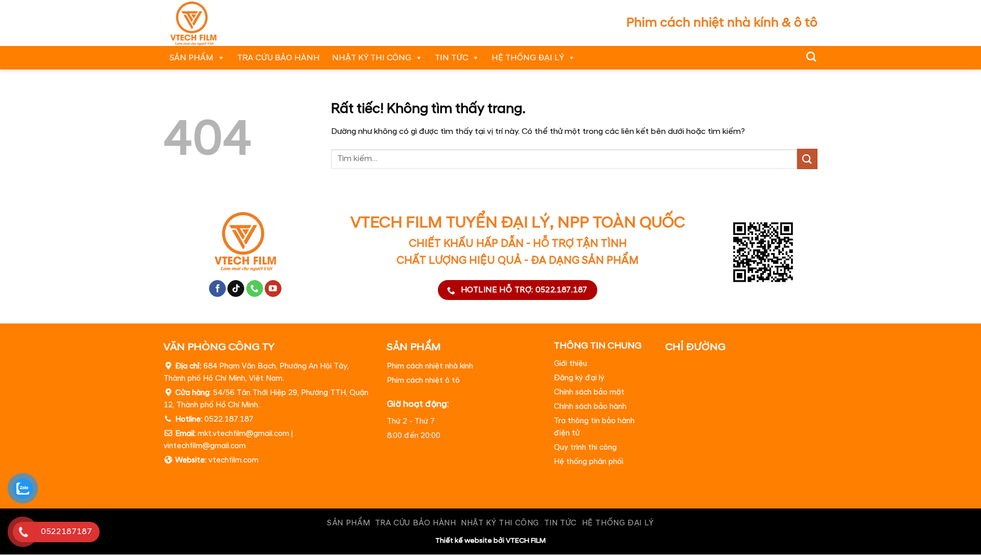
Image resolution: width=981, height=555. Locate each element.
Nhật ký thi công (371, 58)
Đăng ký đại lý (579, 378)
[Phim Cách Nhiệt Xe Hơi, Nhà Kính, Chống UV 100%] (207, 23)
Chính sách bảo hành (590, 407)
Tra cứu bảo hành (278, 58)
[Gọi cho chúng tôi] (254, 288)
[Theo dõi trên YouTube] (273, 288)
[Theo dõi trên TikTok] (235, 288)
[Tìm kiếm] (811, 56)
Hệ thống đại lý (528, 58)
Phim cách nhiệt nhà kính (430, 366)
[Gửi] (807, 159)
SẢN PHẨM (192, 58)
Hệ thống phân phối (588, 462)
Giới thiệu (570, 364)
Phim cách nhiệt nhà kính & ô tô (722, 23)
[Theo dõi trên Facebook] (217, 288)
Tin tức (451, 58)
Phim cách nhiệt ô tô (423, 380)
